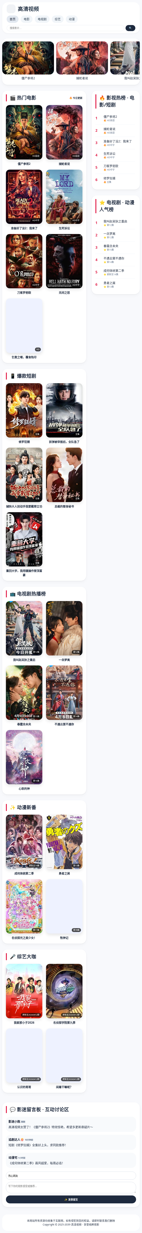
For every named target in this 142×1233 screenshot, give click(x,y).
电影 (27, 19)
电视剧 (42, 19)
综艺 (58, 19)
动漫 (72, 19)
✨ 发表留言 (71, 1199)
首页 (13, 19)
